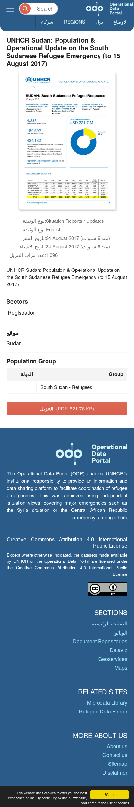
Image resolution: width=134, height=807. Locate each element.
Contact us (114, 755)
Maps (120, 667)
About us (117, 746)
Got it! (109, 794)
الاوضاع (120, 22)
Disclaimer (114, 772)
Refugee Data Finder (103, 711)
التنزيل (67, 408)
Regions (74, 22)
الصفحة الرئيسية (109, 623)
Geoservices (112, 658)
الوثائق (120, 632)
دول (99, 22)
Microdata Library (107, 702)
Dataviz (118, 650)
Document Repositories (100, 641)
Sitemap (117, 763)
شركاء (47, 22)
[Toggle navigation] (10, 8)
